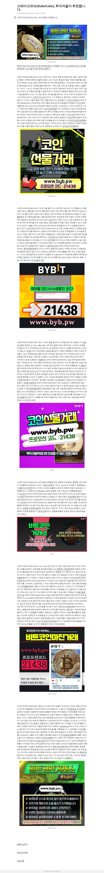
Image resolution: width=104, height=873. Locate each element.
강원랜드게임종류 (63, 569)
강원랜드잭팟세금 (30, 508)
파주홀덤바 (25, 586)
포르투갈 (51, 240)
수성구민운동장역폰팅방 (46, 621)
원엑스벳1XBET (59, 746)
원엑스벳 (46, 485)
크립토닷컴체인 (29, 383)
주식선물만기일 (37, 260)
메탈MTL (42, 360)
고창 (70, 589)
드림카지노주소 (39, 97)
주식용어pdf (40, 741)
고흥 (82, 86)
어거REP (23, 502)
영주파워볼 (47, 738)
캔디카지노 (31, 371)
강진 (50, 220)
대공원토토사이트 (74, 709)
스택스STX (30, 228)
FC (20, 497)
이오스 (24, 514)
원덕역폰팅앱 (29, 249)
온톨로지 (69, 758)
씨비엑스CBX (30, 400)
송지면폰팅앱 (50, 109)
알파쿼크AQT (52, 246)
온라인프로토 (22, 852)
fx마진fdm (60, 624)
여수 (80, 103)
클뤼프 (83, 365)
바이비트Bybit (73, 100)
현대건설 (42, 511)
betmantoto (64, 726)
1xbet (57, 254)
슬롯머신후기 (22, 844)
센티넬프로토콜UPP (70, 126)
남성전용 (20, 861)
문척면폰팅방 (32, 388)
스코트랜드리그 (53, 237)
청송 (29, 351)
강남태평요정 (73, 497)
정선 (71, 117)
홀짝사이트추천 (25, 488)
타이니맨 (70, 114)
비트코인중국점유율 (76, 120)
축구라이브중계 (65, 606)
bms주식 (23, 494)
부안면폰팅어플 (66, 735)
